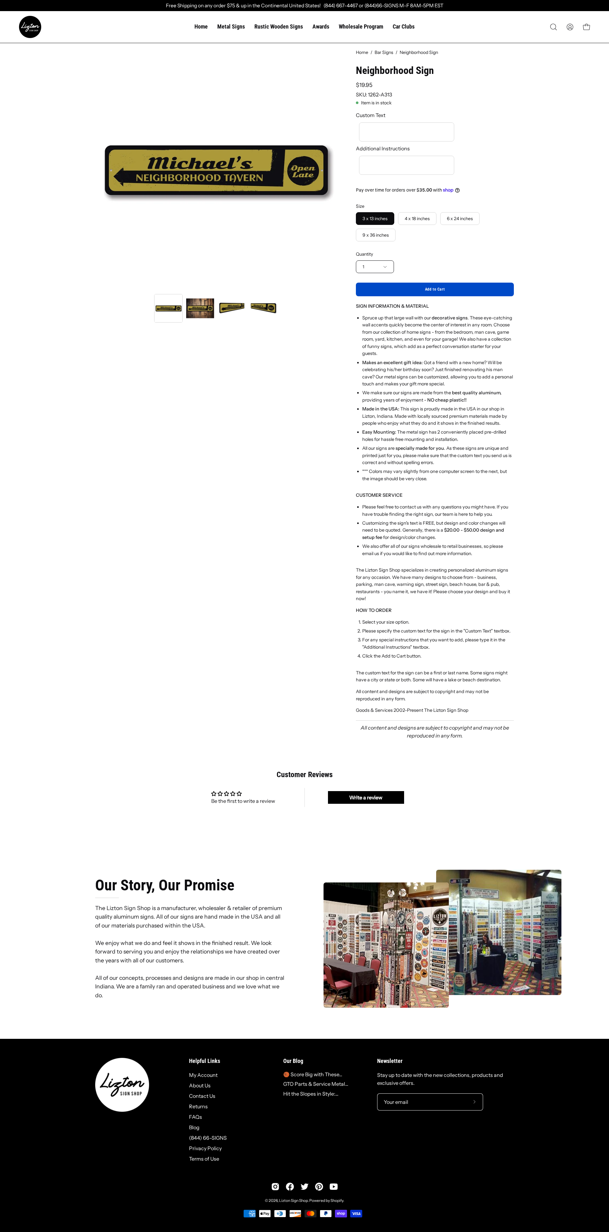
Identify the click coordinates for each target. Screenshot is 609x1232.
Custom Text (370, 115)
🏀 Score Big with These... (312, 1074)
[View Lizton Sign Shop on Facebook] (290, 1186)
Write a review (366, 797)
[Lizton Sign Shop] (30, 27)
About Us (200, 1085)
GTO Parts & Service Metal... (315, 1084)
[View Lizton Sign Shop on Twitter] (304, 1186)
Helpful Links (204, 1061)
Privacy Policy (205, 1148)
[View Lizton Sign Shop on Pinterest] (319, 1186)
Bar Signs (384, 52)
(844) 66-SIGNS (208, 1138)
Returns (198, 1106)
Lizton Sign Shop (293, 1200)
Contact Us (202, 1096)
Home (362, 52)
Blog (194, 1127)
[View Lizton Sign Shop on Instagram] (275, 1186)
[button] (553, 27)
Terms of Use (204, 1159)
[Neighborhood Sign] (168, 308)
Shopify (337, 1200)
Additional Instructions (383, 148)
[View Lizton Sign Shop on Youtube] (333, 1186)
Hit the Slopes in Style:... (310, 1094)
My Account (203, 1075)
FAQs (195, 1117)
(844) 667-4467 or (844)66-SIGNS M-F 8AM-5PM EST (382, 6)
